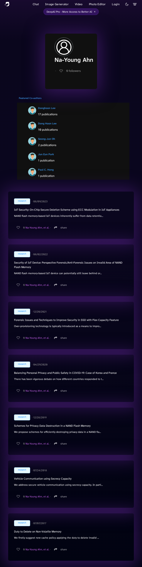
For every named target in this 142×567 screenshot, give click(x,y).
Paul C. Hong (46, 169)
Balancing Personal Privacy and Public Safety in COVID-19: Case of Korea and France (65, 373)
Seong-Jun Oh (46, 138)
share (63, 227)
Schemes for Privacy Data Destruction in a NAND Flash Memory (52, 426)
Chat (36, 4)
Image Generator (57, 4)
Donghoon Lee (46, 108)
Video (79, 4)
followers (73, 71)
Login (116, 4)
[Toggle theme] (127, 4)
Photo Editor (97, 4)
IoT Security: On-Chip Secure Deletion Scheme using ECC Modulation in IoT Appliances (66, 210)
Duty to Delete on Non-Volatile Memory (37, 531)
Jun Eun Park (46, 154)
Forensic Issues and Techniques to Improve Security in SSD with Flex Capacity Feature (66, 320)
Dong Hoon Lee (47, 123)
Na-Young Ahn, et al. (37, 227)
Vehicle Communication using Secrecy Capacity (43, 479)
